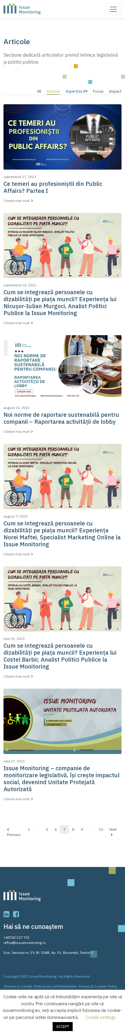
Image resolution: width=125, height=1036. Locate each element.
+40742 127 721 (16, 937)
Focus (98, 91)
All (39, 91)
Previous (14, 834)
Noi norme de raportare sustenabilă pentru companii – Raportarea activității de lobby (61, 418)
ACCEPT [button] (62, 1026)
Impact (115, 91)
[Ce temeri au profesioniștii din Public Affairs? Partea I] (62, 139)
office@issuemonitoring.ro (24, 942)
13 (101, 829)
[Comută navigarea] (113, 9)
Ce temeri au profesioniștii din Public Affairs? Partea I (52, 187)
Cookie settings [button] (100, 1017)
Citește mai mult (16, 200)
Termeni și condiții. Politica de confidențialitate (40, 986)
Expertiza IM (77, 91)
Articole (53, 91)
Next (113, 829)
